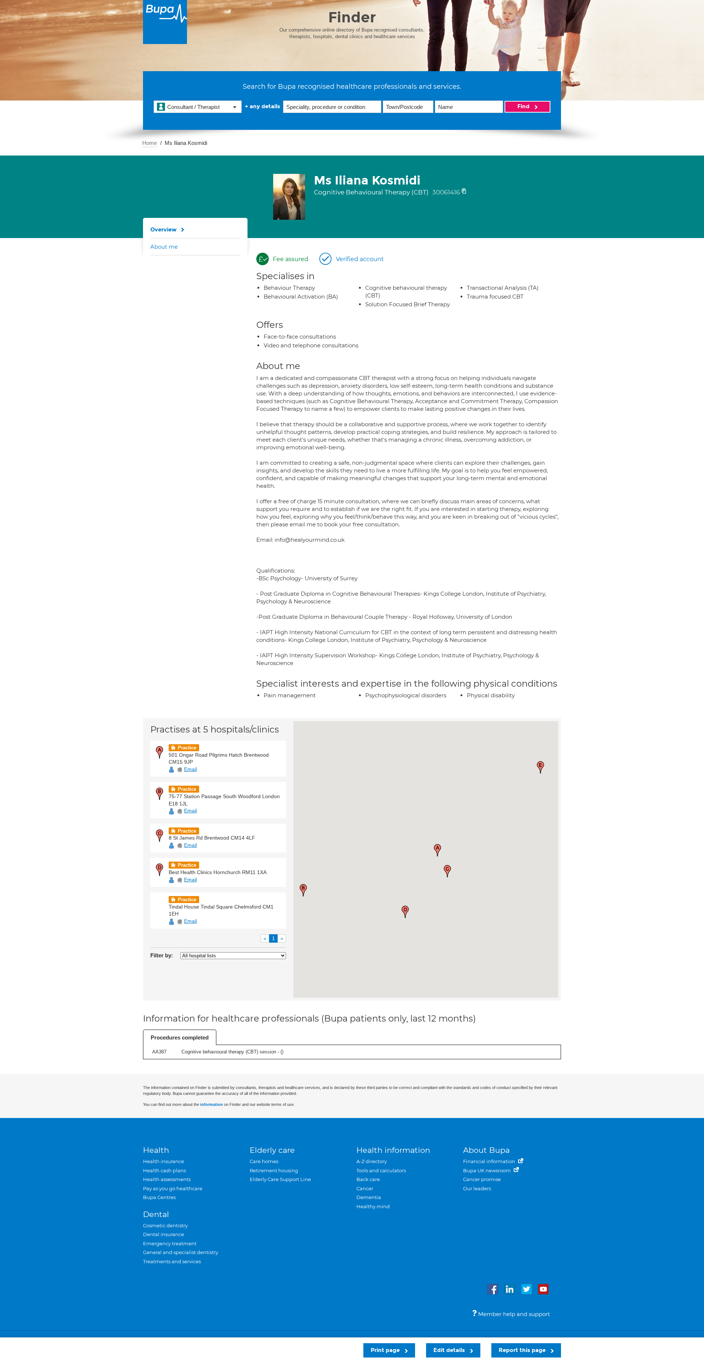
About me (164, 246)
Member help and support (513, 1314)
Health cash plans (164, 1170)
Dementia (368, 1197)
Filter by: (161, 955)
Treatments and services (172, 1261)
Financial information (489, 1161)
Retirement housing (274, 1170)
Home (149, 143)
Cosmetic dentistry (165, 1225)
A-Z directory (371, 1161)
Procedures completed (180, 1037)
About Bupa (486, 1150)
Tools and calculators (381, 1170)
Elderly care (272, 1150)
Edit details (449, 1350)
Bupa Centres (159, 1197)
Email (190, 769)
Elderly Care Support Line (280, 1179)
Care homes (264, 1161)
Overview (163, 229)
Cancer (364, 1188)
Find (524, 106)
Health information (393, 1150)
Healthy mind (373, 1206)
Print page (386, 1350)
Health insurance (163, 1161)
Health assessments (167, 1179)
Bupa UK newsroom (487, 1170)
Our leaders (477, 1188)
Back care (368, 1179)
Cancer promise (482, 1179)
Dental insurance (163, 1234)
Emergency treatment (170, 1243)
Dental (156, 1214)
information (211, 1104)
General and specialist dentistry (180, 1252)
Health (156, 1150)
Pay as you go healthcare (172, 1188)
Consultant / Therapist (193, 107)
